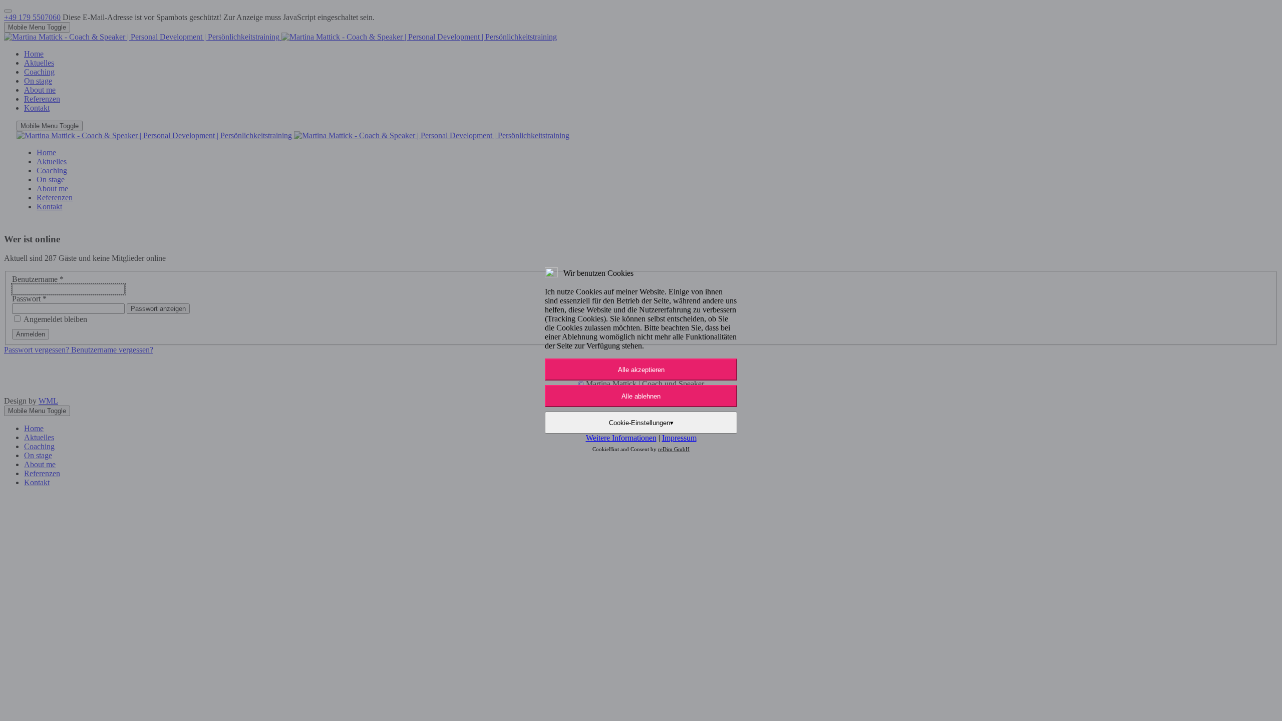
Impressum (679, 438)
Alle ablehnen (641, 396)
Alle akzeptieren (641, 370)
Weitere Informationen (621, 438)
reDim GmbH (674, 449)
